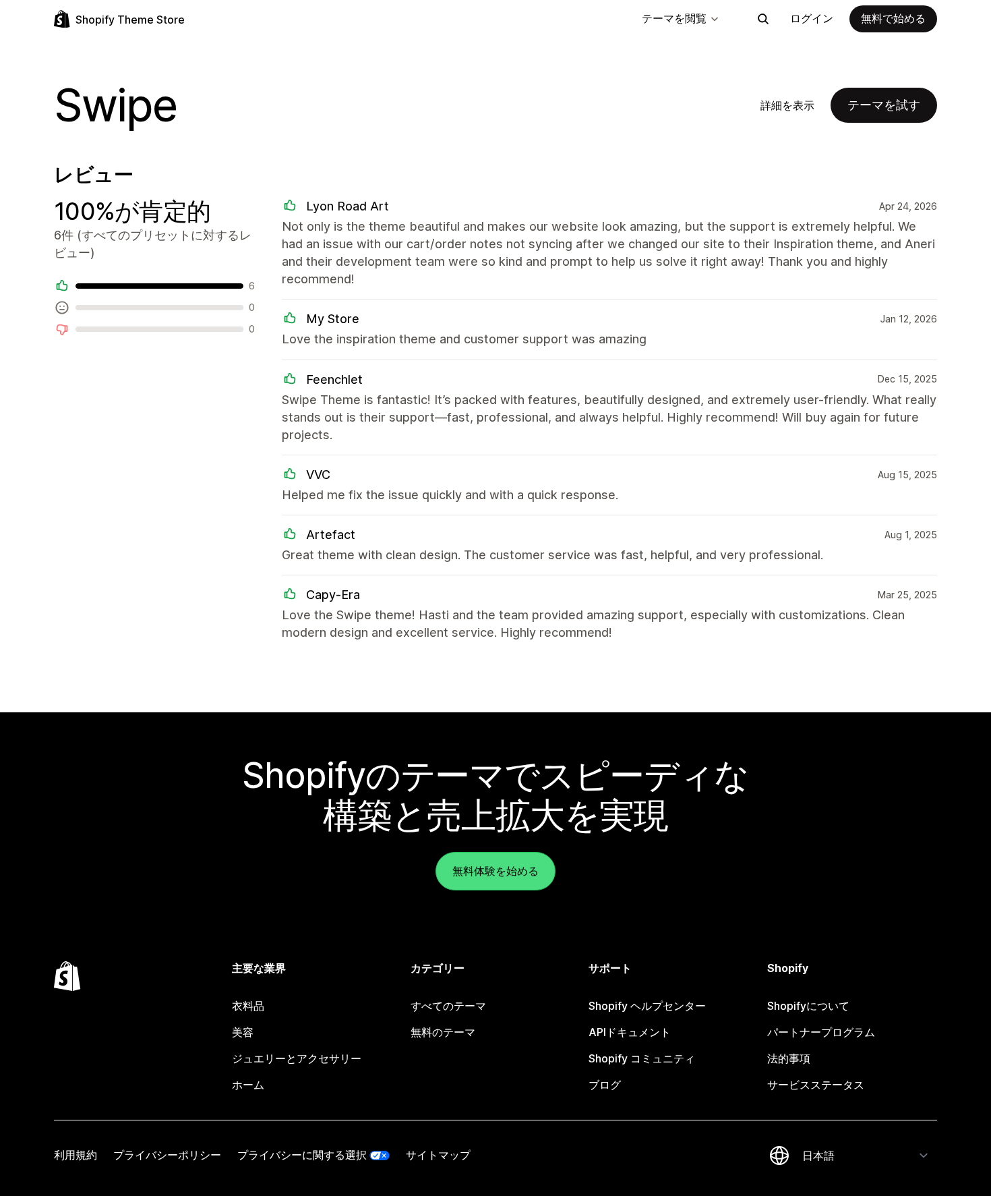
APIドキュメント (630, 1032)
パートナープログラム (821, 1032)
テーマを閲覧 (674, 18)
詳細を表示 (787, 105)
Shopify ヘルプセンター (647, 1006)
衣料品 (248, 1006)
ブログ (605, 1084)
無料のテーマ (443, 1032)
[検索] (763, 19)
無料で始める (893, 18)
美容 (242, 1032)
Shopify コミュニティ (642, 1058)
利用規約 (75, 1155)
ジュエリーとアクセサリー (296, 1058)
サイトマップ (438, 1155)
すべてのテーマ (448, 1006)
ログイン (811, 18)
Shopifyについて (808, 1006)
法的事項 (788, 1058)
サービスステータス (815, 1084)
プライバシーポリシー (167, 1155)
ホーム (248, 1084)
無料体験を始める (495, 871)
